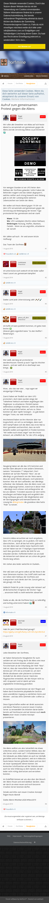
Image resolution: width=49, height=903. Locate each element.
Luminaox (22, 262)
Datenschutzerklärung (23, 842)
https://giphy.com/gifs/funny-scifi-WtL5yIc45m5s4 (24, 632)
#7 (46, 636)
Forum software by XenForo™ (16, 899)
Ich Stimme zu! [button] (24, 46)
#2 (46, 277)
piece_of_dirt (23, 318)
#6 (46, 607)
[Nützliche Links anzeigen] (45, 83)
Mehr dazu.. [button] (21, 40)
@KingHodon (18, 502)
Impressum (17, 836)
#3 (46, 304)
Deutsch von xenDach (35, 899)
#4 (46, 338)
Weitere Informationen (23, 99)
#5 (46, 372)
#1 (46, 249)
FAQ (8, 836)
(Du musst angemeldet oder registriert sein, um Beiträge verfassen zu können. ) (25, 818)
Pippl (20, 116)
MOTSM (21, 621)
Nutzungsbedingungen (33, 836)
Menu (6, 76)
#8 (46, 804)
